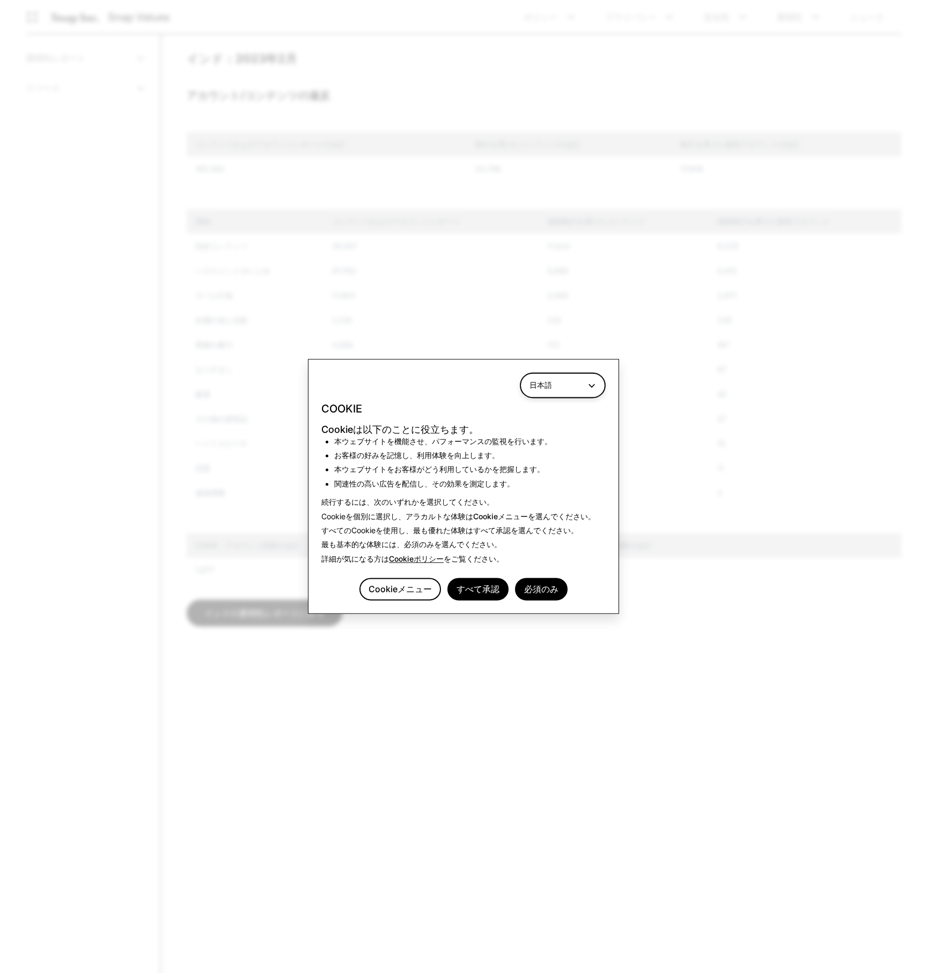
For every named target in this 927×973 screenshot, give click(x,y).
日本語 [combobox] (540, 384)
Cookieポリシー (416, 558)
